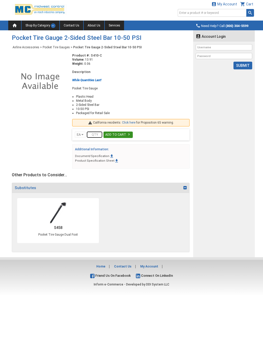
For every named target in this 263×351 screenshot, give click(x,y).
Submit (243, 65)
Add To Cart (118, 134)
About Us (94, 25)
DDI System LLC (157, 284)
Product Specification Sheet (97, 160)
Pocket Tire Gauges (56, 47)
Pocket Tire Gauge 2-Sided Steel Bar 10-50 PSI (107, 47)
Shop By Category (38, 25)
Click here (128, 122)
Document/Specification (94, 156)
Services (114, 25)
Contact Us (71, 25)
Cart (246, 4)
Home (100, 266)
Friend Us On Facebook (113, 276)
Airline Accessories (26, 47)
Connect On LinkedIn (156, 276)
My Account (224, 4)
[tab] (100, 188)
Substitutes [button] (25, 188)
